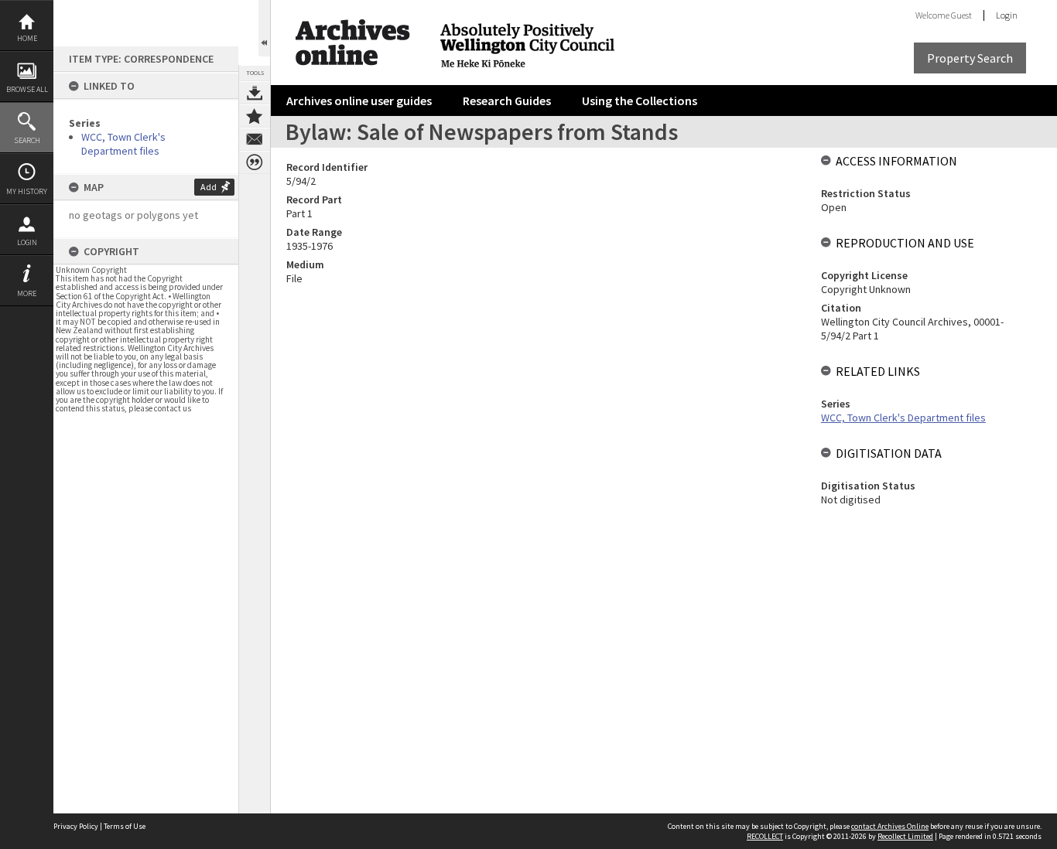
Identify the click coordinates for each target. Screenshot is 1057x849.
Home (27, 38)
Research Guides (507, 100)
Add (208, 187)
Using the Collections (639, 100)
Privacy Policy (75, 826)
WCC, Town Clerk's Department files (123, 144)
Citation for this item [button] (254, 162)
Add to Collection (254, 116)
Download (254, 92)
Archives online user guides (359, 100)
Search (27, 140)
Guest (961, 15)
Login (27, 242)
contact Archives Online (890, 826)
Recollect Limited (905, 836)
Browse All (27, 89)
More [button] (26, 293)
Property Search (970, 58)
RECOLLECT (765, 836)
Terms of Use (124, 826)
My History (26, 191)
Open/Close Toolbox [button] (264, 28)
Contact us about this (254, 139)
